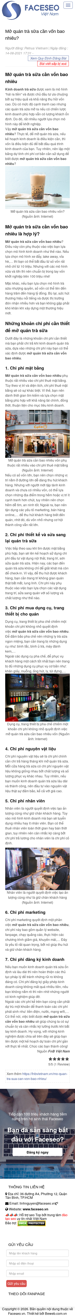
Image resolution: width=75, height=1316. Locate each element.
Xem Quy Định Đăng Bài (48, 58)
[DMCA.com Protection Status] (32, 1223)
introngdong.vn (16, 1230)
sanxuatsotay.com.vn (20, 1236)
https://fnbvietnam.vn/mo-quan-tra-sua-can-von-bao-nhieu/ (37, 1076)
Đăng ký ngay (38, 1152)
